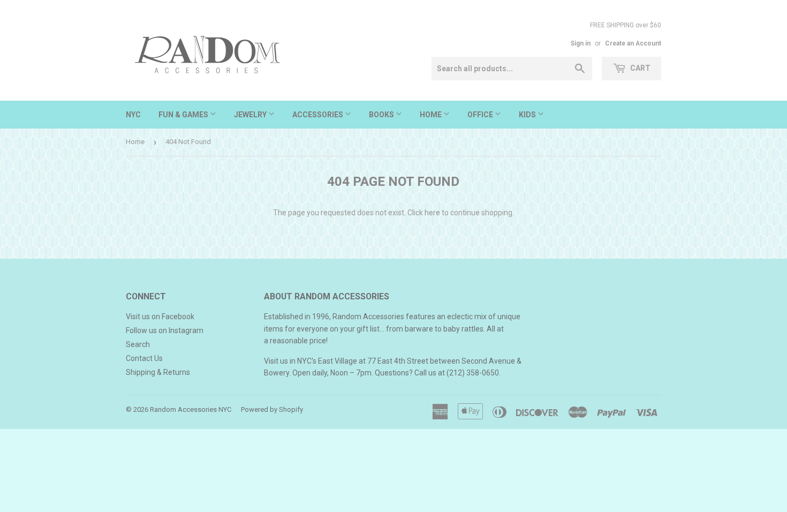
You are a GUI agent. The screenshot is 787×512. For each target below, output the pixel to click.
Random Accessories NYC (190, 409)
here (432, 212)
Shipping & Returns (158, 372)
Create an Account (633, 43)
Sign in (581, 43)
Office (481, 114)
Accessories (318, 114)
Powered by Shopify (272, 409)
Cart (639, 68)
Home (431, 114)
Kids (528, 114)
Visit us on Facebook (160, 316)
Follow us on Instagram (164, 330)
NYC (133, 114)
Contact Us (144, 358)
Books (382, 114)
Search (138, 344)
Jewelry (251, 114)
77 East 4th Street (397, 361)
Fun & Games (184, 114)
